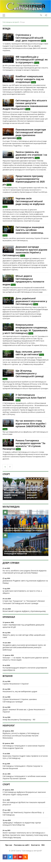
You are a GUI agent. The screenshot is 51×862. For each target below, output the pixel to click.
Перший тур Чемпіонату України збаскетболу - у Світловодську (23, 813)
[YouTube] (20, 856)
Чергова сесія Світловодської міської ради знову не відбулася (30, 201)
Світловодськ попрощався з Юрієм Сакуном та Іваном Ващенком (22, 767)
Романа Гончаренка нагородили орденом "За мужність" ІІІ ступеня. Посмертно (24, 444)
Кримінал (9, 616)
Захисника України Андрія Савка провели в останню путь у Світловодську (25, 757)
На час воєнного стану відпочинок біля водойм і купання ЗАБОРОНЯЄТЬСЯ (31, 423)
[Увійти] (45, 15)
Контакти (35, 845)
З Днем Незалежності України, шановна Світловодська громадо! (20, 700)
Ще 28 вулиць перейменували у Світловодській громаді (30, 373)
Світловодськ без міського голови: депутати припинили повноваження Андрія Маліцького (25, 104)
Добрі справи (11, 562)
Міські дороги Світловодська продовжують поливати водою (23, 280)
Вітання (8, 675)
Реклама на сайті (21, 845)
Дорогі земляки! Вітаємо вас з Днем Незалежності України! (24, 710)
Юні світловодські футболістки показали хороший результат (24, 803)
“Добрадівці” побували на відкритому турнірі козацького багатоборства (22, 823)
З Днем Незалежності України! (16, 684)
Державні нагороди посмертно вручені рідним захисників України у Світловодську (25, 251)
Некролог (9, 725)
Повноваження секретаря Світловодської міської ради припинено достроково (24, 134)
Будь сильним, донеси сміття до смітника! (29, 353)
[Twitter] (10, 856)
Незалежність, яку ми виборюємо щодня (20, 691)
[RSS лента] (25, 856)
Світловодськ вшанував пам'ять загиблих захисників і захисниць (30, 230)
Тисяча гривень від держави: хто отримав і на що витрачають (31, 154)
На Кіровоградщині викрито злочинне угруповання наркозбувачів (25, 668)
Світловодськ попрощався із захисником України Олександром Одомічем (24, 747)
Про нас (8, 845)
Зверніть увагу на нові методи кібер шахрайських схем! (24, 636)
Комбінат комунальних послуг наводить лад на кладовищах (30, 79)
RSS (43, 845)
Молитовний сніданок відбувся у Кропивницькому (24, 611)
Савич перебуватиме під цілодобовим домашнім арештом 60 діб (23, 626)
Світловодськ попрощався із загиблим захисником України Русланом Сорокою (24, 777)
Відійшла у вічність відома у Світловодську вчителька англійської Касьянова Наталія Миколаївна (21, 735)
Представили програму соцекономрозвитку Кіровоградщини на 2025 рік (24, 180)
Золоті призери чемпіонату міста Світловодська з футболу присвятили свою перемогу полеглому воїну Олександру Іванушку (25, 835)
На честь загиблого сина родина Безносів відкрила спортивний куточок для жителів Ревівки (24, 571)
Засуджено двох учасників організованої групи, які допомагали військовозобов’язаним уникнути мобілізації (24, 647)
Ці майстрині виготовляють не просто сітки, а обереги (22, 592)
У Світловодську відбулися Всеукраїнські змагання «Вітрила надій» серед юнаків (24, 793)
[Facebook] (5, 856)
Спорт (6, 474)
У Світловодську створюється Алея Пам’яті (31, 396)
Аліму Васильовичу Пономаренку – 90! (19, 719)
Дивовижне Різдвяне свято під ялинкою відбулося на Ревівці (25, 581)
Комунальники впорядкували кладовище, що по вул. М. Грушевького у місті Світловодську (25, 329)
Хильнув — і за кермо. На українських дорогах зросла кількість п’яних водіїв (25, 658)
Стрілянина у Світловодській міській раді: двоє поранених (29, 37)
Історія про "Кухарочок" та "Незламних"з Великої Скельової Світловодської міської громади (24, 602)
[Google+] (15, 856)
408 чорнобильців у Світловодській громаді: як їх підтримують (32, 59)
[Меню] (4, 15)
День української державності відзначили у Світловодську (31, 301)
